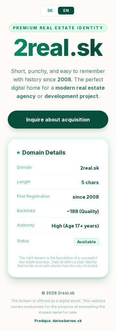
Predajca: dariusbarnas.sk (58, 320)
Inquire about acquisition (58, 119)
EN (66, 10)
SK (50, 10)
